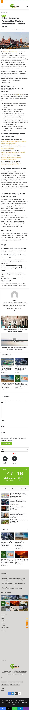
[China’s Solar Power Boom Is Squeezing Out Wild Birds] (14, 608)
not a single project (18, 94)
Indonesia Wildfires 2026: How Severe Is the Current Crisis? (21, 561)
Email (2, 426)
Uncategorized (5, 627)
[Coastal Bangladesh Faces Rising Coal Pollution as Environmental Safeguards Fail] (7, 378)
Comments (23, 488)
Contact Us (14, 704)
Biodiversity (4, 682)
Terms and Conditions (22, 702)
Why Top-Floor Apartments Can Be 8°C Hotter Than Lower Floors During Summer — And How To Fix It (19, 514)
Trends (3, 622)
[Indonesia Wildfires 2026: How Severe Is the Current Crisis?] (21, 554)
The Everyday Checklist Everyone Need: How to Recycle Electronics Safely (18, 501)
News (7, 12)
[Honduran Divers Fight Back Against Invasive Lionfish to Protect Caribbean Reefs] (21, 362)
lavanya (3, 29)
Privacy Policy (14, 702)
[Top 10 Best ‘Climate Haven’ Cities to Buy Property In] (5, 521)
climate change (11, 682)
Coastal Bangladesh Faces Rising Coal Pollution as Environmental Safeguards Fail (20, 543)
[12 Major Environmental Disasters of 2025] (5, 508)
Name (3, 420)
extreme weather (5, 684)
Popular (5, 488)
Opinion (3, 625)
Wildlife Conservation (14, 684)
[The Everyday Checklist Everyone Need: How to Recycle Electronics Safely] (5, 502)
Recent (13, 488)
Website (3, 432)
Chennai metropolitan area (10, 51)
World (3, 620)
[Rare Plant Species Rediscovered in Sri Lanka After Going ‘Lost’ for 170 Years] (21, 378)
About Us (7, 702)
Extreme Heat (19, 682)
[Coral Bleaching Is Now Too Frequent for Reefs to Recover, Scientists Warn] (23, 603)
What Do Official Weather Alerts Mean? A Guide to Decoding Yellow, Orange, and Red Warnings (18, 495)
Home (3, 12)
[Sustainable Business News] (14, 6)
